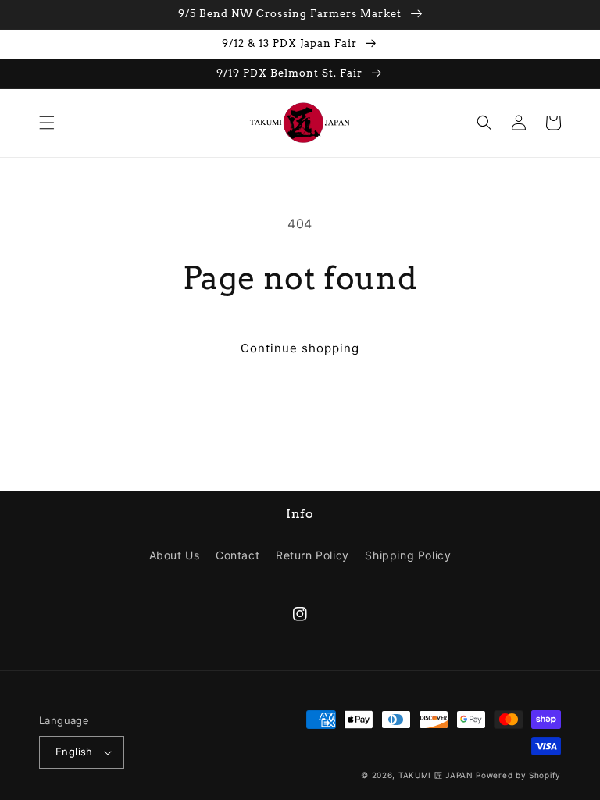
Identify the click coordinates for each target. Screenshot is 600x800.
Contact (237, 555)
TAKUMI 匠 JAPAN (435, 775)
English (74, 751)
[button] (47, 122)
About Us (174, 555)
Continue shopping (300, 348)
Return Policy (312, 555)
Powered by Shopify (518, 775)
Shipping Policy (408, 555)
